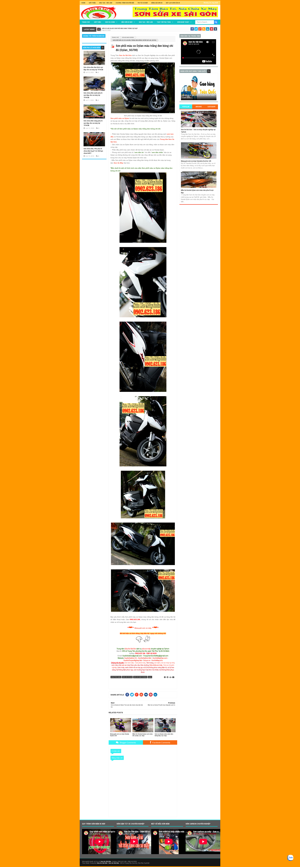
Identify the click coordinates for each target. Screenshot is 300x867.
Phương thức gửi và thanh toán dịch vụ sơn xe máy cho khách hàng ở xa (197, 96)
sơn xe (124, 665)
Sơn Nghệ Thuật (183, 22)
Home (83, 3)
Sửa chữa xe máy (155, 665)
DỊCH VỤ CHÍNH (110, 22)
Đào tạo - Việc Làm (105, 3)
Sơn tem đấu (129, 663)
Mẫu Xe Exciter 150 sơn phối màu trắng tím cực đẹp (120, 28)
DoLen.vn (146, 660)
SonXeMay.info (157, 660)
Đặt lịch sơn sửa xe (173, 3)
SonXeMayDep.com (160, 658)
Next (215, 88)
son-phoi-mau (116, 677)
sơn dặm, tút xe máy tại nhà (164, 663)
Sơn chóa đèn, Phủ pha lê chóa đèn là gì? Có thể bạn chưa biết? (93, 150)
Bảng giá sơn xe (156, 3)
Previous (182, 88)
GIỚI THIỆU (92, 3)
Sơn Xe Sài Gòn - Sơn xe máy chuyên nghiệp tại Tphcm (198, 130)
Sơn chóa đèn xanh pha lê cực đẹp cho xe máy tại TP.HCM (93, 95)
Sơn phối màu (140, 663)
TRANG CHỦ (86, 22)
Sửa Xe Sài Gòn (130, 649)
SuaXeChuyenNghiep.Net (133, 660)
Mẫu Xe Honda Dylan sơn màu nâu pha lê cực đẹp (197, 191)
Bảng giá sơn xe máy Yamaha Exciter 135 (196, 161)
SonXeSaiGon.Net (144, 658)
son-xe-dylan (127, 677)
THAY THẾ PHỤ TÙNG (164, 22)
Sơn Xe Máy (118, 163)
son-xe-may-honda (128, 37)
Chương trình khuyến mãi (125, 3)
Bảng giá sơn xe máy (143, 628)
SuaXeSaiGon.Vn (130, 658)
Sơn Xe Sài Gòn (125, 55)
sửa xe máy (146, 649)
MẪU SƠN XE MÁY (127, 22)
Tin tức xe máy (142, 3)
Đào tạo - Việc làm (146, 22)
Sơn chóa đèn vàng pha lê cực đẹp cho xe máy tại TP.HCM (93, 123)
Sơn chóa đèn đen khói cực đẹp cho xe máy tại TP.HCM (93, 68)
